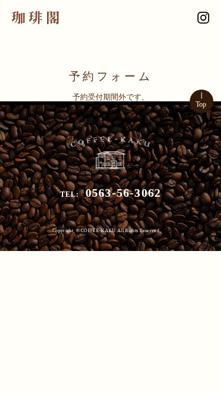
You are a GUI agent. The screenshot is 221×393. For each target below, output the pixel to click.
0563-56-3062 (123, 193)
